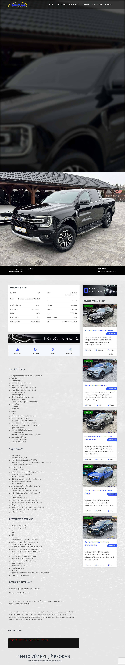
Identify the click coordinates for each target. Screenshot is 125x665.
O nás (51, 4)
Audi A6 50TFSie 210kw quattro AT (99, 330)
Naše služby (61, 4)
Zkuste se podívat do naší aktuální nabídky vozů (44, 661)
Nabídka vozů (74, 4)
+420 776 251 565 (97, 291)
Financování (97, 4)
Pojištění (85, 4)
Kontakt (108, 4)
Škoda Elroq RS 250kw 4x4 (96, 385)
